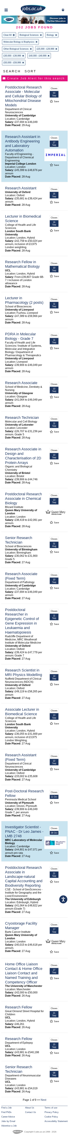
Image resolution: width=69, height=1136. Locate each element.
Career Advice (8, 1116)
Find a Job (6, 1107)
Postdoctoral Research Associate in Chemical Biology (23, 498)
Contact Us (30, 1112)
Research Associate (21, 383)
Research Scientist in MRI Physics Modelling (23, 672)
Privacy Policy (52, 1112)
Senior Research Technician (18, 540)
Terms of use (51, 1107)
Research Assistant (20, 188)
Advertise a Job (9, 1125)
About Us (29, 1107)
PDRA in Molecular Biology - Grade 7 (20, 336)
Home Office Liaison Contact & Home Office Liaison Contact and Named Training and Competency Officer (23, 973)
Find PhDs (6, 1112)
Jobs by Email (8, 1121)
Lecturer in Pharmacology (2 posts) (24, 300)
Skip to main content (13, 3)
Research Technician (22, 417)
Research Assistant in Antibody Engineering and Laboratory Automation (22, 143)
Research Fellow (18, 1007)
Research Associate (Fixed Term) (21, 576)
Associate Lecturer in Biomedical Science (22, 711)
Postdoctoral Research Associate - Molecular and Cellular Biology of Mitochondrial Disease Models (23, 96)
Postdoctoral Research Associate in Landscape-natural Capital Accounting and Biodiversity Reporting (23, 876)
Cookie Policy (51, 1116)
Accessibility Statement (56, 1121)
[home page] (33, 13)
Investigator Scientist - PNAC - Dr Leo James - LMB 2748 (24, 831)
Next (43, 1099)
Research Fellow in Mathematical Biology (22, 264)
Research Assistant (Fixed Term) (20, 757)
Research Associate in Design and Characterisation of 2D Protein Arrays (23, 456)
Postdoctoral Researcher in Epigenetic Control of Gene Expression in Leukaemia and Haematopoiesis (22, 621)
